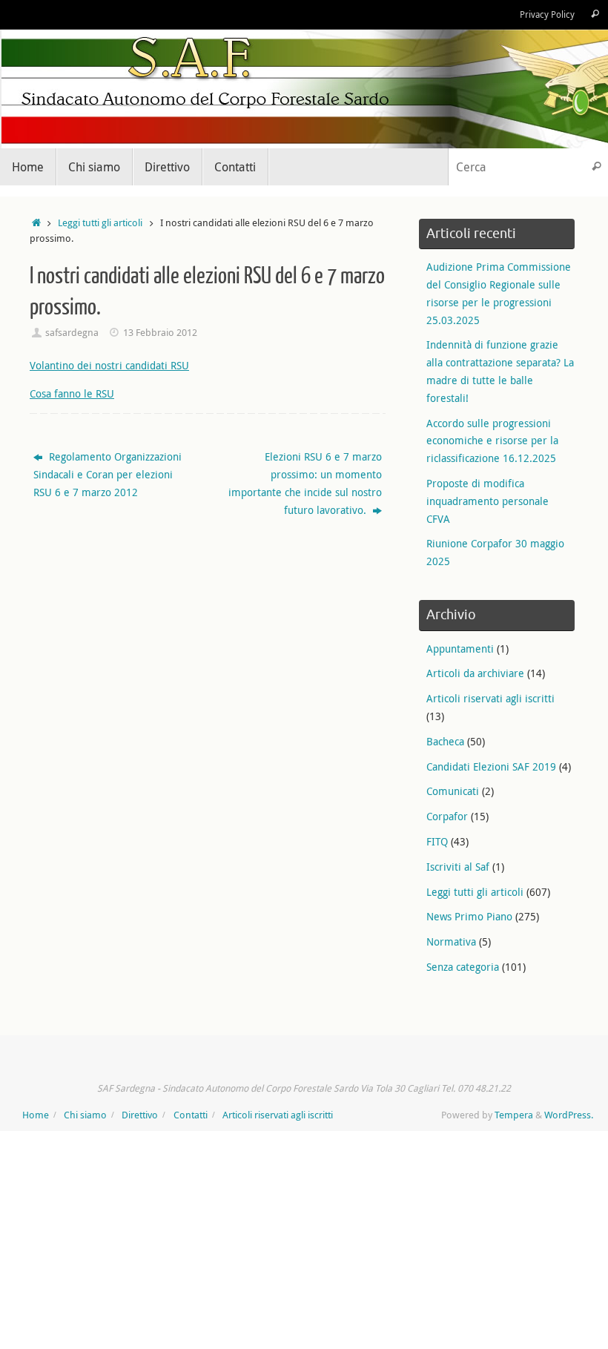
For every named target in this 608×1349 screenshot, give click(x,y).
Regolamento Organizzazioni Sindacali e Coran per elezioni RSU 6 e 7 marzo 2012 (107, 474)
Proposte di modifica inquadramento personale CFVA (487, 501)
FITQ (437, 841)
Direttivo (140, 1115)
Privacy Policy (547, 14)
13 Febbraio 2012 (160, 332)
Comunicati (452, 791)
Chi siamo (85, 1115)
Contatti (191, 1115)
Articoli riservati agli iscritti (490, 698)
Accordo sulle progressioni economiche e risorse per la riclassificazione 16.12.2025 (492, 441)
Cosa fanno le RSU (72, 393)
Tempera (514, 1115)
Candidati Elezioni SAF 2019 (491, 766)
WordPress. (568, 1115)
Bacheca (445, 741)
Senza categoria (462, 967)
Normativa (451, 941)
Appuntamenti (460, 648)
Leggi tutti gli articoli (100, 223)
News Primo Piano (469, 916)
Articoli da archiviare (475, 673)
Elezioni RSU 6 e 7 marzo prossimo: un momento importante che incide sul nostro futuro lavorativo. (305, 482)
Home (35, 1115)
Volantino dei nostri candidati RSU (109, 365)
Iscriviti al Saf (457, 867)
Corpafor (447, 816)
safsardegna (72, 332)
